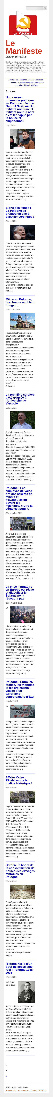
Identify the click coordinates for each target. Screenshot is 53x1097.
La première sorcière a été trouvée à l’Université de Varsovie (20, 399)
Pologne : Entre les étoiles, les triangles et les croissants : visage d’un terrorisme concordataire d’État (20, 689)
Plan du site (11, 1090)
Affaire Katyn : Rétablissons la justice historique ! (19, 780)
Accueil (11, 80)
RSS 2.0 (42, 1090)
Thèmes (13, 83)
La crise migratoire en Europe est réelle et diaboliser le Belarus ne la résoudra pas (20, 592)
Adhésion (34, 85)
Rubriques (39, 80)
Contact (34, 1090)
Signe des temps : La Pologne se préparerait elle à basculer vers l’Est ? (20, 212)
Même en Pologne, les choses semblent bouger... (20, 302)
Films (26, 85)
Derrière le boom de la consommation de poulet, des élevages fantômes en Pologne (20, 871)
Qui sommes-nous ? (24, 80)
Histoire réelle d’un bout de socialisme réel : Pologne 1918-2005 (20, 968)
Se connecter (23, 1090)
